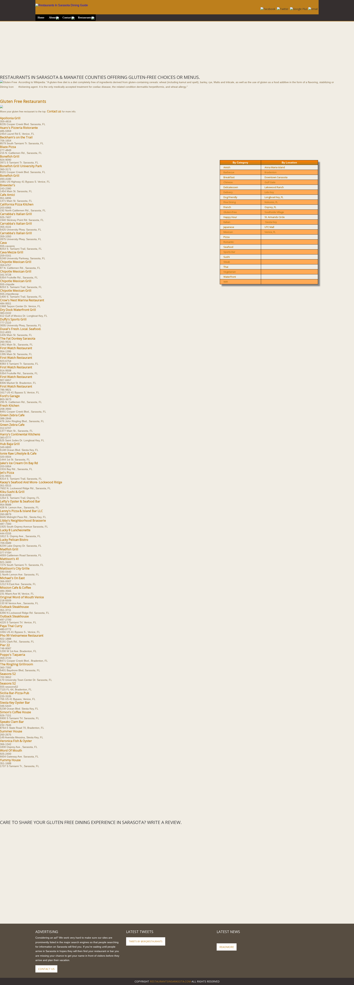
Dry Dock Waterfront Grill (18, 310)
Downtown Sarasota (276, 177)
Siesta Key (271, 222)
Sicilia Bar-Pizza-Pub (14, 693)
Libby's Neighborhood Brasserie (23, 520)
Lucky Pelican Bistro (14, 540)
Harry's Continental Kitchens (20, 434)
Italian (226, 222)
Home (41, 17)
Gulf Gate (270, 182)
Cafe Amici (7, 195)
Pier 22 (5, 645)
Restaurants (84, 17)
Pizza (226, 237)
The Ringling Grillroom (16, 664)
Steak (226, 261)
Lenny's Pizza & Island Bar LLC (21, 511)
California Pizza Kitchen (16, 204)
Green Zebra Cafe (12, 415)
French (227, 207)
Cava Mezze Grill (11, 252)
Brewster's (7, 185)
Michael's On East (12, 578)
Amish (226, 167)
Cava (3, 243)
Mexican (228, 232)
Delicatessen (230, 187)
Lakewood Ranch (274, 187)
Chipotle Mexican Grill (15, 262)
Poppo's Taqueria (12, 655)
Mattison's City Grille (15, 568)
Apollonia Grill (10, 118)
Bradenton (271, 172)
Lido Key (269, 192)
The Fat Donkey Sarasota (17, 338)
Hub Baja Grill (10, 444)
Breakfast (229, 177)
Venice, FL (270, 232)
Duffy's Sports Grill (13, 319)
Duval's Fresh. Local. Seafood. (20, 329)
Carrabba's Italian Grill (16, 214)
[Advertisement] (110, 47)
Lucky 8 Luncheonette (15, 530)
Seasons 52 (8, 674)
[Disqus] (177, 871)
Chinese (228, 182)
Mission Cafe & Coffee (15, 588)
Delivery (228, 192)
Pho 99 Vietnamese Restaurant (21, 635)
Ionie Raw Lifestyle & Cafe (18, 453)
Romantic (228, 242)
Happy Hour (230, 217)
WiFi (225, 281)
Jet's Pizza (7, 473)
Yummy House (10, 760)
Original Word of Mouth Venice (22, 597)
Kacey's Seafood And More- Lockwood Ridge (31, 482)
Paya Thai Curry (11, 626)
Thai (225, 266)
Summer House (11, 731)
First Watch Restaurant (16, 348)
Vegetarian (229, 271)
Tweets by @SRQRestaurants (145, 941)
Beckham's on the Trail (16, 137)
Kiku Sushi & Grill (12, 492)
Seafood (228, 247)
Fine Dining (229, 202)
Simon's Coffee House (15, 712)
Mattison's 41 (9, 559)
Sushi (226, 257)
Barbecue (228, 172)
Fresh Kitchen (9, 406)
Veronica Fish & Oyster (16, 741)
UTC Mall (269, 227)
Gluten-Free (230, 212)
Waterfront (229, 276)
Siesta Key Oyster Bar (15, 703)
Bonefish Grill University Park (21, 166)
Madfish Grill (9, 549)
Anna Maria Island (275, 167)
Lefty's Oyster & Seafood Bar (20, 501)
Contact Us (46, 969)
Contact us (54, 111)
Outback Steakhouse (14, 607)
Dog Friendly (230, 197)
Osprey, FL (270, 207)
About (52, 17)
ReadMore (226, 947)
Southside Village (274, 212)
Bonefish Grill (9, 156)
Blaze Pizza (8, 147)
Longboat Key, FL (274, 197)
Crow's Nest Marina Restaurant (22, 300)
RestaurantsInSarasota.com (170, 981)
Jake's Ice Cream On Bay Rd (19, 463)
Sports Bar (229, 252)
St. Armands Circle (275, 217)
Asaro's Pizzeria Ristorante (19, 128)
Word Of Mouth (11, 750)
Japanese (228, 227)
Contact (67, 17)
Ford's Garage (10, 396)
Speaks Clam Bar (12, 722)
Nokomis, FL (271, 202)
